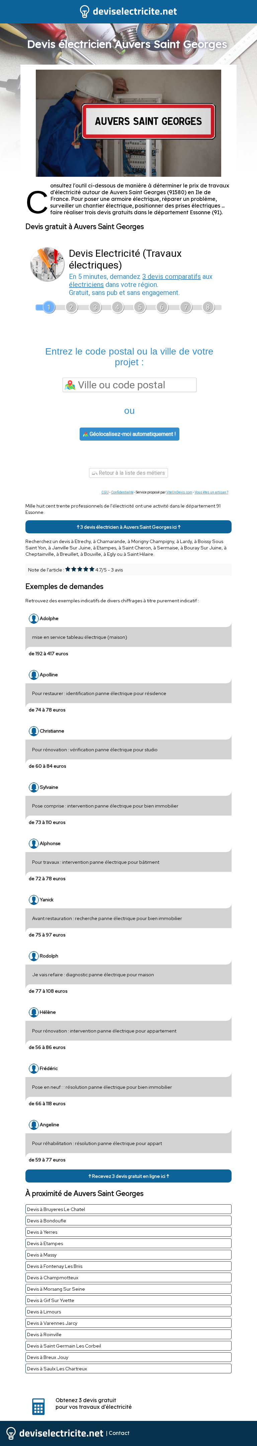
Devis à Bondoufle (46, 1220)
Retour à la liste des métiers (131, 473)
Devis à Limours (44, 1311)
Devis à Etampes (45, 1243)
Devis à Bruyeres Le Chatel (56, 1209)
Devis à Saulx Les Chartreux (57, 1368)
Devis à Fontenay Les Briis (54, 1266)
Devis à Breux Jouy (47, 1357)
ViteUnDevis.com (179, 492)
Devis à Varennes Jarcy (52, 1323)
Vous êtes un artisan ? (211, 492)
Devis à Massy (42, 1254)
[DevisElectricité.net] (128, 17)
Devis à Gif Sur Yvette (50, 1300)
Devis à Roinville (44, 1334)
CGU (105, 492)
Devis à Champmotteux (52, 1277)
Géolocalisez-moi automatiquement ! (132, 434)
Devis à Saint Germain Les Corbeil (64, 1346)
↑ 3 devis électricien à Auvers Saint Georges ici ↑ (128, 527)
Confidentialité (122, 492)
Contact (119, 1433)
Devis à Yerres (42, 1232)
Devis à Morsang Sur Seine (56, 1289)
